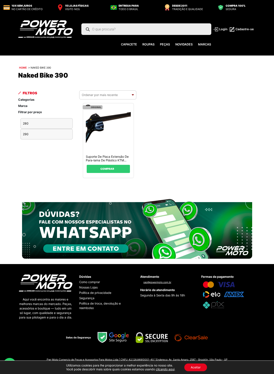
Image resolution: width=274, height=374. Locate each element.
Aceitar (196, 367)
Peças (165, 44)
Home (23, 67)
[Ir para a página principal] (45, 29)
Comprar (107, 168)
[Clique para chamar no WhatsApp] (137, 228)
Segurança (86, 298)
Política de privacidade (95, 292)
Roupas (148, 44)
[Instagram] (132, 354)
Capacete (129, 44)
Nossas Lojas (88, 287)
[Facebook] (141, 354)
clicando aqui (165, 369)
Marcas (204, 44)
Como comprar (89, 282)
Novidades (184, 44)
